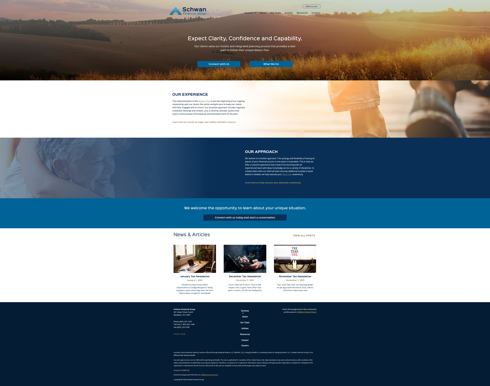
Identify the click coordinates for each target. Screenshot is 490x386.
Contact (316, 12)
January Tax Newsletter (195, 277)
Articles (289, 12)
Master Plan (204, 101)
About (263, 12)
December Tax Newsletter (245, 277)
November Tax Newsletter (295, 277)
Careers (245, 345)
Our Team (275, 12)
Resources (302, 12)
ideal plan (287, 174)
